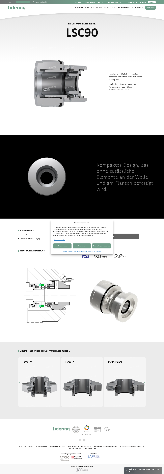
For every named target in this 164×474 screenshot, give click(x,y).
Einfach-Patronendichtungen (82, 24)
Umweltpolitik (86, 446)
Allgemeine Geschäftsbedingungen (132, 446)
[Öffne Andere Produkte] (132, 8)
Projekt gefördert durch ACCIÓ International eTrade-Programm (71, 454)
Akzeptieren (62, 246)
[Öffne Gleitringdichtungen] (114, 8)
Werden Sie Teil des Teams (136, 2)
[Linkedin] (80, 440)
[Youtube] (84, 440)
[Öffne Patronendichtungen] (93, 8)
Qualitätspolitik (73, 446)
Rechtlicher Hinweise (94, 251)
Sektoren (101, 2)
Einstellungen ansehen (101, 246)
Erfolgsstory (113, 2)
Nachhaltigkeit (90, 2)
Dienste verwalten (59, 240)
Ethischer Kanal (41, 446)
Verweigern (82, 246)
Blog (121, 2)
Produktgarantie (75, 448)
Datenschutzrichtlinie (80, 251)
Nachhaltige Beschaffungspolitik (105, 446)
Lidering (78, 2)
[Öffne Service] (142, 8)
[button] (19, 382)
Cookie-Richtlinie (68, 251)
